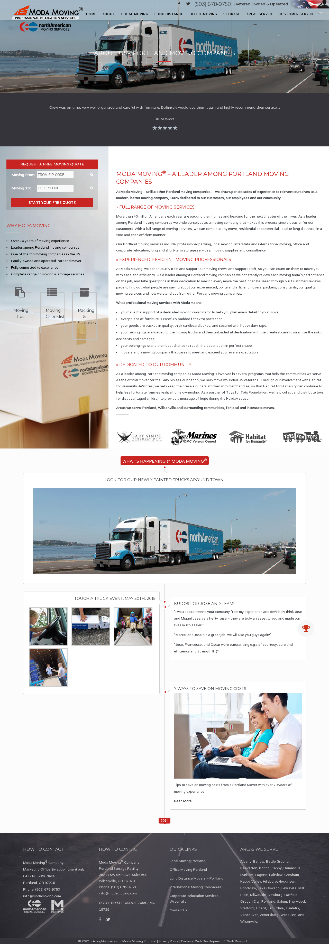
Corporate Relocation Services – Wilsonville (196, 899)
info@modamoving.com (42, 896)
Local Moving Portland (187, 861)
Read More (183, 801)
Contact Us (178, 910)
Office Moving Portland (188, 869)
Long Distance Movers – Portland (196, 878)
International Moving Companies (196, 887)
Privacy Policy (169, 941)
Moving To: (21, 188)
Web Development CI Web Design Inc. (223, 941)
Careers (187, 941)
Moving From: (23, 174)
